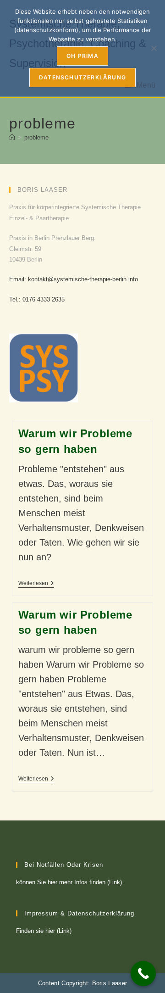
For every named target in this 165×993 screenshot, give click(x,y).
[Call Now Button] (143, 973)
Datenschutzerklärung (82, 77)
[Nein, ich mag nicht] (153, 48)
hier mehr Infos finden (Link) (85, 882)
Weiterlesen (36, 584)
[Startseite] (12, 137)
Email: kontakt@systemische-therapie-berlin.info (73, 279)
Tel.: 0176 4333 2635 (37, 299)
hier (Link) (58, 930)
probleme (36, 137)
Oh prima (82, 55)
